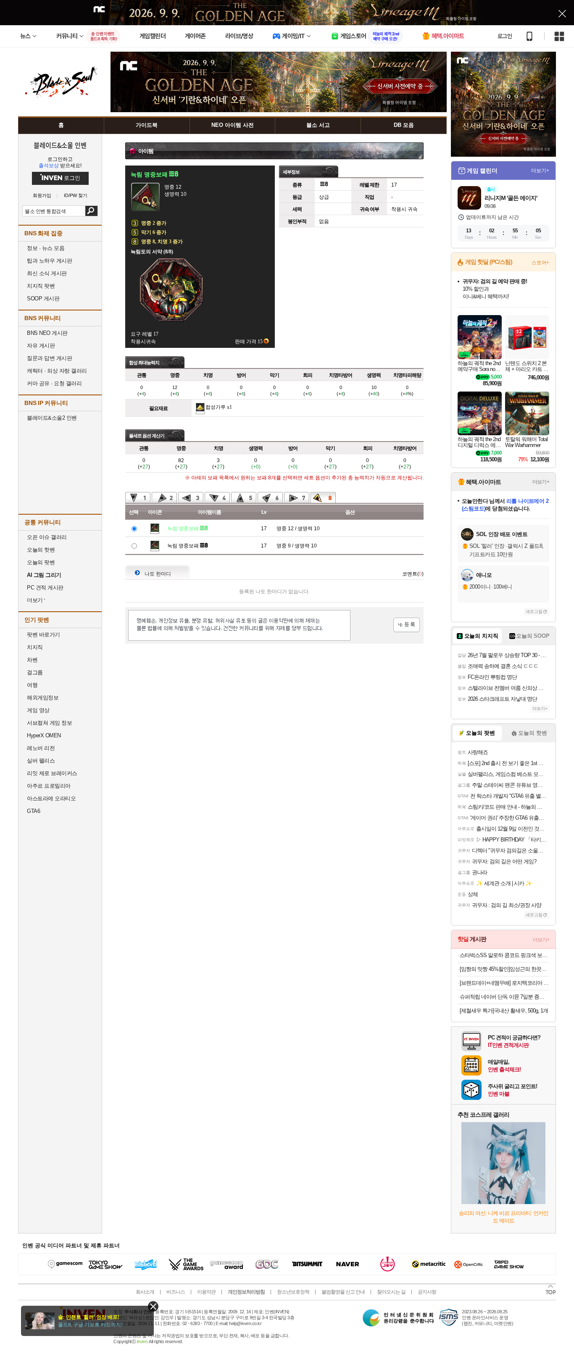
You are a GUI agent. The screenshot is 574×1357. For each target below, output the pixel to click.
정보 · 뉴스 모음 (45, 248)
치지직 (35, 647)
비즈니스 (175, 1292)
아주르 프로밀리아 (49, 786)
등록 (406, 625)
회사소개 (145, 1292)
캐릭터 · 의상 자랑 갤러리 (57, 370)
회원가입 (42, 195)
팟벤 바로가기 (43, 634)
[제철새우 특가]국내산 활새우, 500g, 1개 (504, 1010)
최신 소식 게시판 (47, 273)
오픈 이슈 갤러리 (47, 537)
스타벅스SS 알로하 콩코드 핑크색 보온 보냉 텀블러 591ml (504, 955)
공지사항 (427, 1292)
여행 (32, 685)
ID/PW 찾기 (75, 195)
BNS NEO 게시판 (47, 333)
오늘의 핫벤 (41, 549)
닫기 (153, 1306)
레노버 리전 (41, 748)
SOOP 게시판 (43, 298)
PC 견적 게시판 (45, 587)
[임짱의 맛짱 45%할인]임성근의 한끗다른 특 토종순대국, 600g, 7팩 (504, 969)
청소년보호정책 (293, 1292)
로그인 (505, 36)
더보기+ (540, 170)
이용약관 (206, 1292)
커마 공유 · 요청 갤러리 (54, 383)
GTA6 (33, 811)
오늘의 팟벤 (41, 562)
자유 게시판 (41, 345)
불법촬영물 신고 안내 (343, 1292)
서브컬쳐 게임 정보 (49, 723)
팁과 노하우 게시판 (49, 260)
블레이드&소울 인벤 (60, 145)
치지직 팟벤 (41, 286)
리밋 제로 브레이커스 (52, 773)
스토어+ (540, 263)
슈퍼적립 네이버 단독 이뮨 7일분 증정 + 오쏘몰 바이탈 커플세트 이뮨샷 (504, 997)
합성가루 (215, 407)
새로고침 (534, 611)
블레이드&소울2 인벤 (52, 418)
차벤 (32, 660)
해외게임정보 (42, 697)
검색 (91, 211)
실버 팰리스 (41, 760)
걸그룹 (35, 672)
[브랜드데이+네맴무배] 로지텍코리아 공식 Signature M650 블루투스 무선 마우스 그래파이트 (504, 983)
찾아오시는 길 (391, 1292)
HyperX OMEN (44, 735)
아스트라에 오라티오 (51, 798)
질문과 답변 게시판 (49, 358)
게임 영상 (38, 710)
